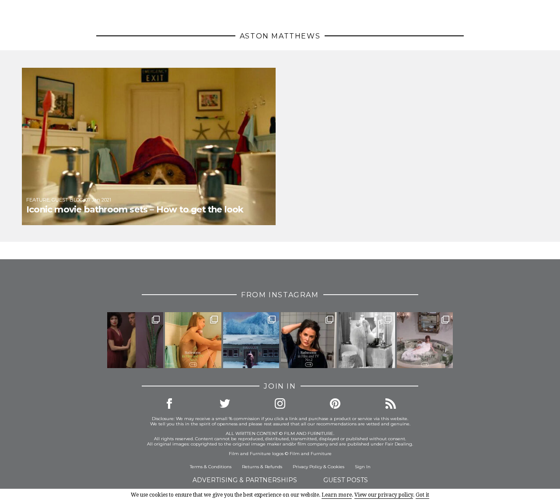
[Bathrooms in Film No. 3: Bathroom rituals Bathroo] (193, 340)
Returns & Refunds (262, 467)
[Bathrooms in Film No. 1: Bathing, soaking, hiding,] (425, 340)
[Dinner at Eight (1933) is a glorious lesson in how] (367, 340)
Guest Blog (67, 200)
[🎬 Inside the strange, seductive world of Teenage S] (251, 340)
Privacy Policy (307, 467)
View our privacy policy (383, 495)
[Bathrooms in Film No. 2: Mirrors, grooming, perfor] (309, 340)
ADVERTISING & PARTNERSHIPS (244, 480)
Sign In (363, 467)
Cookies (336, 467)
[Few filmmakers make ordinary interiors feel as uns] (135, 340)
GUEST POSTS (345, 480)
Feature (37, 200)
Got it (422, 495)
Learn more (337, 495)
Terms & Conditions (210, 467)
